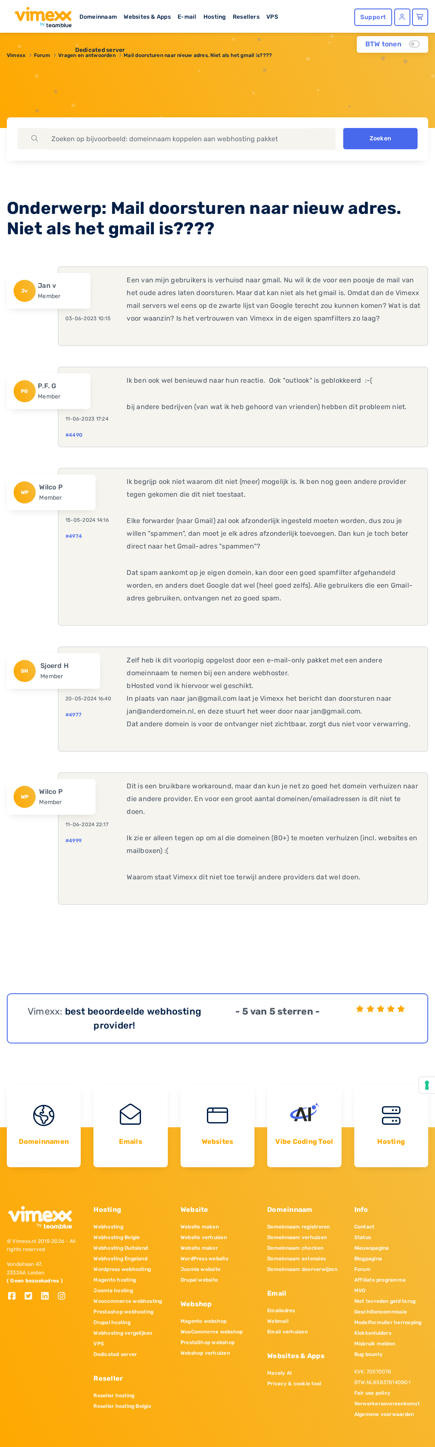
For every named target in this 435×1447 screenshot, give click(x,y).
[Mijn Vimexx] (402, 17)
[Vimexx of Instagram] (63, 1297)
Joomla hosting (113, 1290)
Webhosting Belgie (116, 1237)
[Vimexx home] (39, 15)
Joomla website (200, 1269)
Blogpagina (368, 1259)
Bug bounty (368, 1354)
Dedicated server (100, 49)
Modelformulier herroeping (388, 1322)
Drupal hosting (111, 1322)
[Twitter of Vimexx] (31, 1297)
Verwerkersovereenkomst (387, 1404)
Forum (362, 1269)
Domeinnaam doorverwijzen (302, 1269)
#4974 (73, 536)
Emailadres (281, 1310)
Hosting (214, 16)
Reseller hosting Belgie (122, 1406)
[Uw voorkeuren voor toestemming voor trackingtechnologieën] (427, 1085)
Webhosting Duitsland (120, 1248)
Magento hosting (114, 1280)
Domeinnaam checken (295, 1248)
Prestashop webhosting (123, 1312)
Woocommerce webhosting (127, 1301)
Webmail (277, 1321)
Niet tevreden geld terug (385, 1301)
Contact (364, 1227)
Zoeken (380, 138)
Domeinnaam (98, 16)
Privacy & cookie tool (294, 1384)
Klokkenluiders (372, 1333)
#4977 (73, 715)
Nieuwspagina (371, 1248)
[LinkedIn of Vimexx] (48, 1297)
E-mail (187, 16)
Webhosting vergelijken (122, 1333)
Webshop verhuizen (205, 1353)
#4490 (73, 435)
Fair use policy (372, 1393)
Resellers (246, 16)
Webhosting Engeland (120, 1259)
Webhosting (108, 1227)
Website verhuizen (204, 1237)
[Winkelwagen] (420, 17)
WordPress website (205, 1259)
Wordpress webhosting (122, 1269)
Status (362, 1237)
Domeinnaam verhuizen (297, 1237)
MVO (360, 1290)
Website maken (200, 1227)
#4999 (73, 841)
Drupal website (199, 1280)
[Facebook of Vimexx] (15, 1297)
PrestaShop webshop (207, 1342)
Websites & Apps (147, 16)
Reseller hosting (113, 1396)
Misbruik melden (374, 1344)
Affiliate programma (380, 1280)
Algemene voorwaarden (384, 1414)
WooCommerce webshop (212, 1332)
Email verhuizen (287, 1332)
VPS (272, 16)
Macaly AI (279, 1373)
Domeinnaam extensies (296, 1259)
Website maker (199, 1248)
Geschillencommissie (380, 1312)
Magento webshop (204, 1321)
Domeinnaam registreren (298, 1227)
